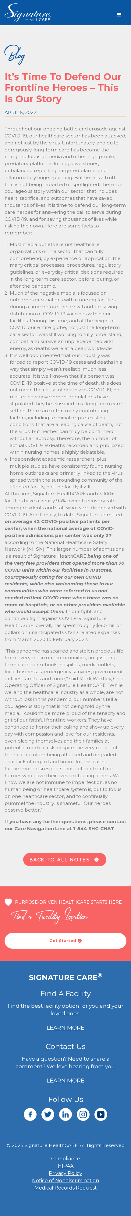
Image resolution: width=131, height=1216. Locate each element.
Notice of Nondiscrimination (65, 1180)
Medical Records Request (65, 1188)
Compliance (65, 1159)
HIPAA (65, 1166)
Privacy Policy (65, 1173)
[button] (119, 15)
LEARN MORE (65, 1027)
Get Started (65, 940)
